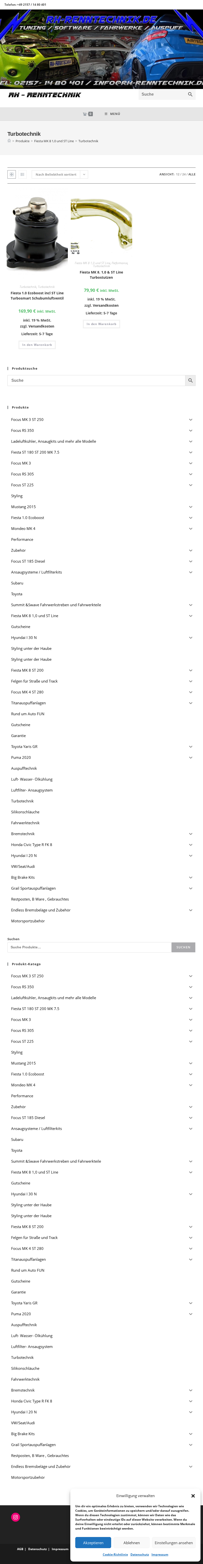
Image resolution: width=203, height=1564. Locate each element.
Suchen (13, 939)
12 (177, 174)
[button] (193, 1495)
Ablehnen (132, 1542)
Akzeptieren (93, 1542)
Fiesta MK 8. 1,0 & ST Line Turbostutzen (101, 275)
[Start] (9, 141)
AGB (20, 1549)
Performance (119, 263)
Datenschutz (139, 1554)
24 (184, 174)
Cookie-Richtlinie (115, 1554)
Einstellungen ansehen (174, 1542)
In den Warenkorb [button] (37, 345)
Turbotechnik (88, 141)
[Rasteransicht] (11, 174)
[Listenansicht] (22, 174)
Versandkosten (41, 326)
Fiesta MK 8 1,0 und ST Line (92, 263)
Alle (192, 174)
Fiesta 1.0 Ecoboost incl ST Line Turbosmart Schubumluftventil (37, 296)
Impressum (160, 1554)
